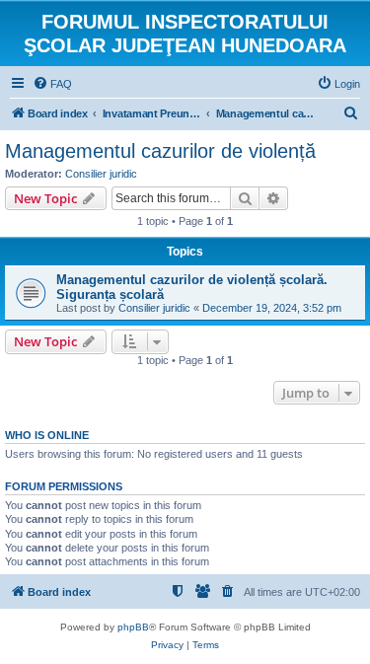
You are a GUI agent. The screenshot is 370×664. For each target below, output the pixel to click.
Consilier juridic (101, 174)
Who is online (47, 435)
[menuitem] (52, 84)
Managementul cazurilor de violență (160, 151)
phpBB (133, 627)
